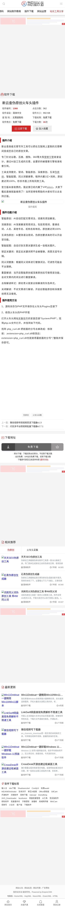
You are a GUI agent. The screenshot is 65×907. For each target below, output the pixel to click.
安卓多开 (22, 792)
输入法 (4, 788)
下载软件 (27, 805)
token (50, 187)
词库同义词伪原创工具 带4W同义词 (39, 591)
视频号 (4, 805)
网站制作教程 (14, 11)
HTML (55, 896)
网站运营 (41, 11)
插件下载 (29, 11)
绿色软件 (5, 802)
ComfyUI (35, 788)
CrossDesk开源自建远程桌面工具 (39, 764)
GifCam (54, 792)
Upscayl (33, 795)
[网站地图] (61, 4)
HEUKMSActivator (9, 792)
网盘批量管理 (34, 798)
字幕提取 (25, 802)
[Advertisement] (32, 57)
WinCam (53, 802)
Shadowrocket (24, 788)
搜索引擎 (49, 157)
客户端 (19, 805)
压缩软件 (14, 795)
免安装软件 (54, 798)
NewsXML (37, 896)
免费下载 (33, 447)
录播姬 (34, 802)
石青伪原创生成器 (30, 574)
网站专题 (37, 888)
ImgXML (27, 896)
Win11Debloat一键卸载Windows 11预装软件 (42, 747)
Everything (42, 795)
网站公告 (19, 888)
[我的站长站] (32, 6)
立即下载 (22, 128)
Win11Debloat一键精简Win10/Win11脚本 (42, 695)
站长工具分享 (56, 11)
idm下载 (12, 788)
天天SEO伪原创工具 (31, 557)
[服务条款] (44, 460)
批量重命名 (15, 802)
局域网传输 (43, 802)
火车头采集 (37, 415)
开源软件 (5, 795)
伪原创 (26, 415)
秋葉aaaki (45, 788)
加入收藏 (43, 128)
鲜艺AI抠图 (32, 792)
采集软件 (23, 318)
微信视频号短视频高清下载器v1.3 (26, 422)
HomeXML (18, 896)
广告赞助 (45, 888)
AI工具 (44, 798)
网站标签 (28, 888)
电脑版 (10, 896)
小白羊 (12, 805)
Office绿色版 (44, 792)
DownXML (47, 896)
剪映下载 (24, 795)
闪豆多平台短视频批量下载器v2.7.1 (26, 426)
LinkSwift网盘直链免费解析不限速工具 (41, 712)
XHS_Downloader (9, 798)
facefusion (23, 798)
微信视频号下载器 (31, 729)
